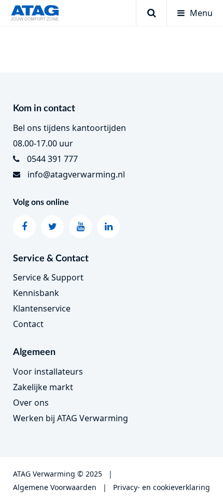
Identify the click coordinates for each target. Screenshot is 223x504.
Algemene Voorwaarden (54, 487)
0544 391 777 (52, 159)
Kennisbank (36, 293)
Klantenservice (42, 308)
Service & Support (48, 277)
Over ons (31, 402)
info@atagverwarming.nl (76, 174)
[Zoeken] (151, 13)
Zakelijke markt (43, 387)
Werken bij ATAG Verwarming (70, 418)
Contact (28, 324)
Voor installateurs (48, 371)
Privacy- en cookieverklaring (161, 487)
